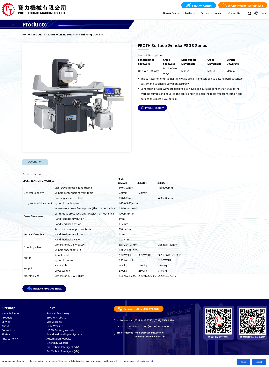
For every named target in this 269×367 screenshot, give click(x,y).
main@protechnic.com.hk (149, 332)
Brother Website (56, 317)
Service (205, 13)
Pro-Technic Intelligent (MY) (63, 351)
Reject (243, 362)
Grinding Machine (92, 34)
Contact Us (234, 13)
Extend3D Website (57, 342)
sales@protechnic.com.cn (150, 336)
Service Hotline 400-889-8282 (245, 5)
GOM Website (55, 326)
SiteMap (6, 334)
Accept (259, 362)
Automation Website (59, 338)
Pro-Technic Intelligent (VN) (63, 347)
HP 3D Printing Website (60, 330)
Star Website (54, 321)
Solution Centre (202, 5)
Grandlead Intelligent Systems (65, 334)
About (218, 13)
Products (189, 13)
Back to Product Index (47, 288)
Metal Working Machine (63, 34)
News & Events (170, 13)
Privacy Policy (10, 338)
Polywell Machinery (58, 313)
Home (26, 34)
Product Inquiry (154, 107)
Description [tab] (35, 161)
